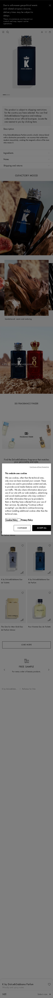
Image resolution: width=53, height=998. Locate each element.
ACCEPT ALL (41, 528)
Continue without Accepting (39, 467)
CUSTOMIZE (22, 528)
